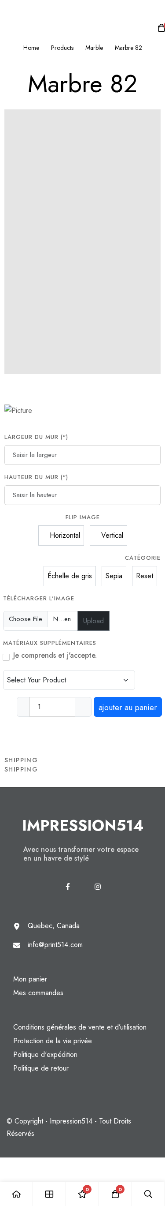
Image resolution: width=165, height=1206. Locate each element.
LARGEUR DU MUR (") (36, 437)
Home (31, 47)
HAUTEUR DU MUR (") (36, 477)
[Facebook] (67, 886)
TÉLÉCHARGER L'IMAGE (38, 598)
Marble (94, 47)
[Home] (16, 1194)
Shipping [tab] (21, 760)
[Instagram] (97, 886)
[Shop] (49, 1194)
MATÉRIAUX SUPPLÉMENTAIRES (51, 643)
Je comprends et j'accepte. (55, 655)
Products (62, 47)
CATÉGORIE (143, 558)
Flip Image (83, 517)
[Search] (148, 1194)
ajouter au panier (128, 707)
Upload (93, 621)
